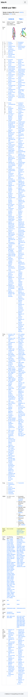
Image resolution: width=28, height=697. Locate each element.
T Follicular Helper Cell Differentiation (21, 288)
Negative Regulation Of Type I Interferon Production (21, 190)
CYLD (18, 543)
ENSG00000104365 (11, 608)
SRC (8, 584)
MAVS (12, 564)
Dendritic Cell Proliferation (21, 234)
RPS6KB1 (23, 555)
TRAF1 (11, 591)
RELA (8, 580)
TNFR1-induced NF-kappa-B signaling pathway (11, 382)
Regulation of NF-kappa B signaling (11, 453)
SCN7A (18, 533)
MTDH (8, 565)
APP (24, 538)
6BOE (21, 623)
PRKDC (12, 578)
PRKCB (8, 576)
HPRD (10, 14)
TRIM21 (8, 593)
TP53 (13, 589)
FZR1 (21, 543)
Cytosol (9, 45)
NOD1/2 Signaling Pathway (10, 346)
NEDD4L (12, 566)
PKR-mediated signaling (11, 456)
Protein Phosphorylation (11, 144)
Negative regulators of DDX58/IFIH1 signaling (21, 391)
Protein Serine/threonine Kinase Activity (11, 66)
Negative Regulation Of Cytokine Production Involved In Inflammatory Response (11, 280)
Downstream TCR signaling (11, 359)
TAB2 (14, 584)
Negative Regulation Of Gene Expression (21, 148)
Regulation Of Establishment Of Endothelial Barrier (11, 287)
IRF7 (18, 549)
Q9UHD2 (19, 612)
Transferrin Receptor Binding (10, 99)
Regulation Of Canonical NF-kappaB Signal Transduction (11, 668)
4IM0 (18, 617)
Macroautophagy (21, 151)
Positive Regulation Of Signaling (11, 658)
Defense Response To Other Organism (21, 292)
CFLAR (8, 543)
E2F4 (12, 549)
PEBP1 (11, 570)
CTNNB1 (13, 547)
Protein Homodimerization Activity (11, 85)
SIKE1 (18, 557)
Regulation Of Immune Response (21, 681)
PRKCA (13, 574)
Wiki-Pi (3, 2)
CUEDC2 (9, 549)
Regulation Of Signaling (11, 644)
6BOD (18, 623)
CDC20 (18, 541)
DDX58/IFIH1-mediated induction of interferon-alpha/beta (21, 345)
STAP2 (10, 584)
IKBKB (11, 19)
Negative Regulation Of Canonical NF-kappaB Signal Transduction (11, 224)
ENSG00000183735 (21, 608)
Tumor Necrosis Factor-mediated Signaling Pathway (11, 182)
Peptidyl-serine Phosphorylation (11, 169)
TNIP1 (18, 561)
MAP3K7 (9, 564)
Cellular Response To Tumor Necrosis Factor (11, 267)
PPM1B (12, 573)
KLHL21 (8, 558)
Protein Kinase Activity (11, 63)
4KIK (8, 617)
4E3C (13, 616)
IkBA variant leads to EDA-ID (11, 402)
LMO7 (20, 549)
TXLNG (18, 565)
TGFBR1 (13, 587)
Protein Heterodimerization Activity (11, 89)
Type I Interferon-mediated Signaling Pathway (20, 273)
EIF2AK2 (9, 550)
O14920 (12, 613)
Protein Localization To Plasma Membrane (11, 272)
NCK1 (18, 551)
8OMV (10, 617)
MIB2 (20, 550)
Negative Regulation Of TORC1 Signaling (21, 314)
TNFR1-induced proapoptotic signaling (21, 368)
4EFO (18, 616)
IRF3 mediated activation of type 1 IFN (21, 335)
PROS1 (18, 553)
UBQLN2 (19, 566)
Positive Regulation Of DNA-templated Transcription (11, 233)
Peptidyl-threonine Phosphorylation (21, 161)
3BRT (8, 616)
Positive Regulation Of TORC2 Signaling (21, 329)
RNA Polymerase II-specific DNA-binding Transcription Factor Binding (21, 91)
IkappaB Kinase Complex (11, 46)
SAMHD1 (12, 581)
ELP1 (8, 551)
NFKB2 (11, 568)
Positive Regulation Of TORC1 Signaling (21, 320)
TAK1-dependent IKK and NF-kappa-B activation (11, 374)
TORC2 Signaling (20, 218)
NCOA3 (8, 566)
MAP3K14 (9, 562)
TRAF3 (18, 562)
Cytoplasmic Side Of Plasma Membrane (11, 50)
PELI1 (8, 572)
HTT (13, 555)
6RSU (18, 627)
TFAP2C (9, 587)
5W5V (20, 621)
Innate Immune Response (11, 229)
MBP (18, 550)
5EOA (21, 620)
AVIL (21, 530)
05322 (18, 604)
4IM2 (20, 617)
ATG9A (18, 539)
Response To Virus (11, 153)
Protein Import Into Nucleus (21, 123)
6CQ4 (18, 624)
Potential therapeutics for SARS (21, 403)
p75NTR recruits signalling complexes (11, 362)
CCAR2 (8, 542)
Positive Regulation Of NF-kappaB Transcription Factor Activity (11, 250)
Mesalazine (10, 483)
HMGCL (8, 554)
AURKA (11, 539)
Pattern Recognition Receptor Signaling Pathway (10, 109)
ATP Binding (11, 70)
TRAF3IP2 (12, 592)
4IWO (20, 619)
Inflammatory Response (11, 146)
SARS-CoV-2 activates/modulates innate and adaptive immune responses (11, 442)
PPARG (8, 573)
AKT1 (8, 539)
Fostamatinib (11, 493)
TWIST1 (8, 596)
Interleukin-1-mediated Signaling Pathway (11, 262)
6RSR (21, 625)
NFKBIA (8, 569)
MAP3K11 (9, 560)
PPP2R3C (9, 574)
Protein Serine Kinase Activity (11, 95)
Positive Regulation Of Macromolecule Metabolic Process (11, 158)
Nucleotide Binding (10, 60)
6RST (23, 625)
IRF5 (23, 547)
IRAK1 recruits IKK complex (11, 430)
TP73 (8, 591)
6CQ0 (24, 623)
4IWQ (18, 620)
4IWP (23, 619)
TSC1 (13, 595)
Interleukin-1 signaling (11, 416)
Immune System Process (21, 110)
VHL (8, 597)
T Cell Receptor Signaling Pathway (11, 245)
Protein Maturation (10, 257)
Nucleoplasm (21, 42)
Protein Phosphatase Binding (21, 80)
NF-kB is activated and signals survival (11, 367)
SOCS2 (22, 533)
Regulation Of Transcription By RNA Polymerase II (11, 140)
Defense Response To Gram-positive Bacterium (21, 253)
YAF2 (18, 534)
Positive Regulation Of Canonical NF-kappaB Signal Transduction (11, 217)
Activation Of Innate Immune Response (21, 107)
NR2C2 (8, 570)
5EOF (23, 620)
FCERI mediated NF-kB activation (11, 370)
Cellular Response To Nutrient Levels (21, 177)
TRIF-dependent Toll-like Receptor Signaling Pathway (11, 200)
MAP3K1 (12, 558)
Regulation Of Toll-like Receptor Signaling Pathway (11, 188)
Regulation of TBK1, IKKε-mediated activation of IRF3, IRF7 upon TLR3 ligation (21, 432)
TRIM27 (12, 593)
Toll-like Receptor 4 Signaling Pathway (20, 212)
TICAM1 (21, 560)
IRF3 (21, 547)
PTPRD (22, 553)
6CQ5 (21, 624)
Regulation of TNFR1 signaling (11, 378)
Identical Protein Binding (11, 82)
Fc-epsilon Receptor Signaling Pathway (10, 212)
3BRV (11, 616)
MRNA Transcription (21, 133)
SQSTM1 (12, 583)
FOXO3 (8, 553)
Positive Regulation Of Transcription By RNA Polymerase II (11, 239)
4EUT (21, 616)
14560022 (21, 12)
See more (9, 675)
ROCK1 (8, 581)
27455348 (21, 499)
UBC (14, 596)
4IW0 (18, 619)
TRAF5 (18, 564)
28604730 (21, 516)
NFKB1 (8, 568)
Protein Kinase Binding (11, 79)
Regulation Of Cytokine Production (21, 663)
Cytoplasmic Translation (21, 103)
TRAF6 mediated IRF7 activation (21, 387)
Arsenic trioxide (11, 488)
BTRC (8, 541)
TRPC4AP (9, 595)
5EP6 (18, 621)
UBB (12, 596)
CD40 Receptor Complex (11, 55)
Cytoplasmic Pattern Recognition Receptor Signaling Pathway (21, 116)
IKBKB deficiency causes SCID (11, 387)
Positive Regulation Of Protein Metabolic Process (21, 658)
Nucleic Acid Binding (21, 63)
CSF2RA (12, 546)
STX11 (22, 558)
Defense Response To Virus (21, 258)
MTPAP (23, 550)
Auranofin (10, 487)
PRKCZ (8, 578)
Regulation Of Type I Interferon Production (21, 185)
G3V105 (8, 613)
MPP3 (23, 531)
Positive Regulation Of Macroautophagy (21, 154)
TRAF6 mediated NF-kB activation (12, 418)
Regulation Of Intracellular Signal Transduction (11, 636)
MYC (11, 565)
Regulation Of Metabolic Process (21, 165)
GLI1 (11, 553)
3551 (8, 600)
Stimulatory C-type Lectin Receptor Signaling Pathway (11, 116)
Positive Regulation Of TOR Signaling (21, 181)
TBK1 (21, 19)
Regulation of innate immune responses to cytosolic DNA (21, 351)
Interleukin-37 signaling (21, 374)
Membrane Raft (11, 57)
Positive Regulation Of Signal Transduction (11, 648)
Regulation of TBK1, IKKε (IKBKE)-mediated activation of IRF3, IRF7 (21, 424)
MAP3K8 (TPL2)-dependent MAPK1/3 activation (10, 411)
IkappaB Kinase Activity (11, 72)
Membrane (10, 53)
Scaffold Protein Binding (11, 92)
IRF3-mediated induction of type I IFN (21, 360)
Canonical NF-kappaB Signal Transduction (11, 150)
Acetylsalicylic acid (11, 485)
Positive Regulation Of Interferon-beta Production (21, 206)
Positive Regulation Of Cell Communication (11, 653)
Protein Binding (11, 69)
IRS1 (11, 557)
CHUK (11, 543)
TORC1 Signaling (20, 215)
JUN (13, 557)
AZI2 (21, 539)
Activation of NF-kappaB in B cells (12, 335)
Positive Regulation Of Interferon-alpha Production (21, 201)
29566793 (20, 500)
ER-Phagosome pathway (11, 343)
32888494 (20, 506)
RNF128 (18, 555)
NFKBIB (12, 569)
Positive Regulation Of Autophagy (21, 143)
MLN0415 (10, 489)
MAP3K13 (9, 561)
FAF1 (11, 551)
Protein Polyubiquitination (11, 104)
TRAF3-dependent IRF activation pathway (21, 383)
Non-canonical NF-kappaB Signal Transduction (11, 206)
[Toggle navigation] (25, 2)
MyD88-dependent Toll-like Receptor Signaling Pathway (11, 134)
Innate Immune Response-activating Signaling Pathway (21, 675)
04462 (8, 604)
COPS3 (8, 545)
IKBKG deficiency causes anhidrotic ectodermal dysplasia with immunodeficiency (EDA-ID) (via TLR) (12, 395)
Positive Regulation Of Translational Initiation (21, 248)
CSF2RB (9, 547)
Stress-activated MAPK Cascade (11, 255)
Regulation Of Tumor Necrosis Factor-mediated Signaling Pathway (11, 165)
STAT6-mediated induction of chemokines (21, 356)
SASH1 (8, 583)
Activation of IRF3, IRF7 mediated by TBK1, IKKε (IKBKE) (21, 397)
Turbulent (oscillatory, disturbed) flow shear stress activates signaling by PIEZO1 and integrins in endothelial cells (11, 468)
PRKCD (12, 576)
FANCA (13, 551)
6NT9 (23, 624)
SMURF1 (19, 558)
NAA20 (13, 565)
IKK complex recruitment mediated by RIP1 (11, 435)
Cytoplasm (10, 43)
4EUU (23, 616)
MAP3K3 (13, 562)
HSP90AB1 (9, 555)
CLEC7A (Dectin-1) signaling (10, 406)
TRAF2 (8, 592)
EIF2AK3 (13, 550)
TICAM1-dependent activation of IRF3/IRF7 (20, 378)
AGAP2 (18, 530)
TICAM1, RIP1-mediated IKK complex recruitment (11, 351)
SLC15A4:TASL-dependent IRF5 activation (11, 460)
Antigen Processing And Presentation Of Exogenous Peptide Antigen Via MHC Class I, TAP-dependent (11, 125)
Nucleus (10, 42)
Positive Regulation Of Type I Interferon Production (21, 195)
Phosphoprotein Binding (21, 86)
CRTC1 (23, 542)
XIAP (24, 566)
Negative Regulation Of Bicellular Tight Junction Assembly (11, 293)
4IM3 (23, 617)
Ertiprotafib (10, 492)
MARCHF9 (19, 531)
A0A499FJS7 (10, 612)
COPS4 (12, 545)
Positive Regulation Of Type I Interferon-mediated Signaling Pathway (21, 281)
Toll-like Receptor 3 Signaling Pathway (10, 194)
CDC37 (11, 542)
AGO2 (21, 538)
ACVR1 (11, 538)
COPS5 (8, 546)
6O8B (18, 625)
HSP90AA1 (13, 554)
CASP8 (11, 541)
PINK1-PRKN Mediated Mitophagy (21, 364)
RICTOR (11, 580)
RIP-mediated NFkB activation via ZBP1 (11, 356)
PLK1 (11, 572)
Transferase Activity (10, 76)
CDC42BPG (19, 542)
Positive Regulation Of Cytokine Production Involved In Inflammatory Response (21, 307)
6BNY (23, 621)
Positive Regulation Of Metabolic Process (11, 663)
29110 (18, 600)
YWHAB (11, 597)
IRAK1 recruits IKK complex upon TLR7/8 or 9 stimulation (11, 448)
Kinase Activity (11, 74)
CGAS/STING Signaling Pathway (21, 300)
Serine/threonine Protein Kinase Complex (21, 47)
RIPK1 (21, 554)
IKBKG (8, 557)
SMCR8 (21, 557)
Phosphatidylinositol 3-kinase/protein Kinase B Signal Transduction (21, 230)
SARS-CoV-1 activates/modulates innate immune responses (21, 408)
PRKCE (8, 577)
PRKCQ (12, 577)
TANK (8, 585)
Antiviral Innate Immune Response (21, 296)
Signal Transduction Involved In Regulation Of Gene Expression (11, 175)
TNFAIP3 (9, 588)
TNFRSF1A (9, 589)
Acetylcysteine (11, 491)
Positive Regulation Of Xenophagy (21, 325)
